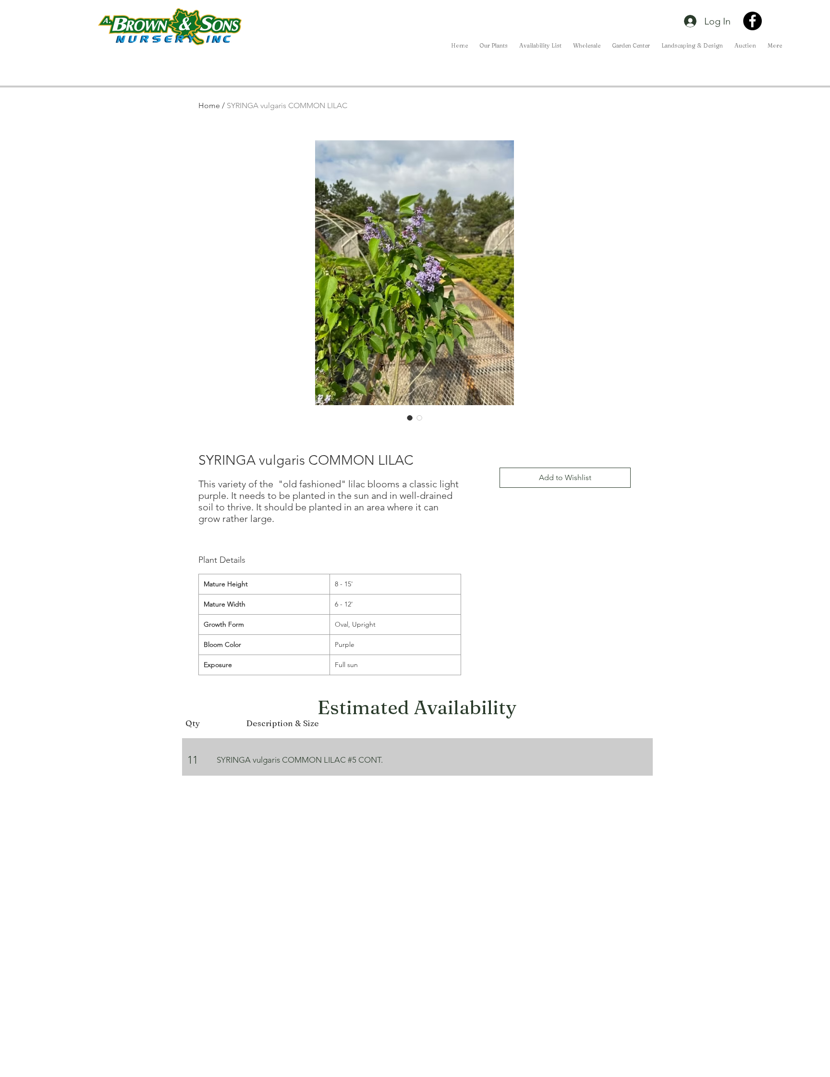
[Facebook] (752, 21)
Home (209, 105)
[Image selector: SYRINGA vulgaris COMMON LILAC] (410, 417)
